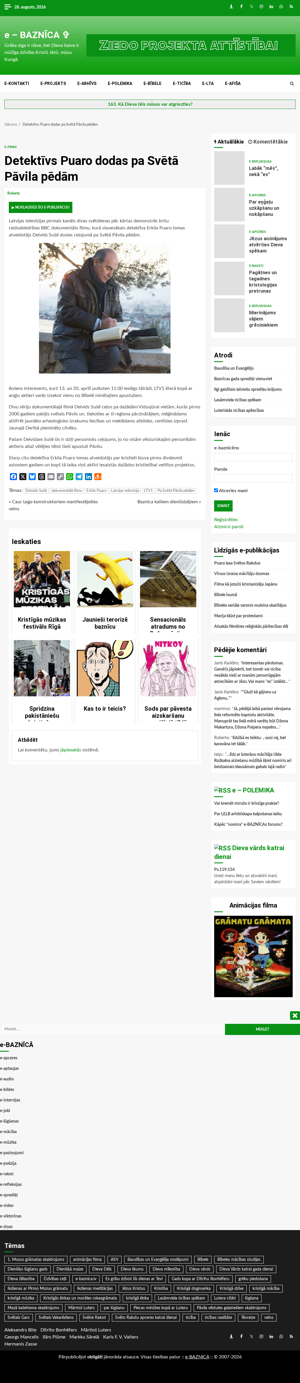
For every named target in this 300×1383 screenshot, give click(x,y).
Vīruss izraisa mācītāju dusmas (241, 574)
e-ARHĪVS (86, 83)
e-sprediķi (9, 1195)
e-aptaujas (9, 1069)
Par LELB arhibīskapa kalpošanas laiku (248, 814)
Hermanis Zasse (20, 1344)
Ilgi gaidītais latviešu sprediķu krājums (248, 390)
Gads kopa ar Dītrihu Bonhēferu (200, 1279)
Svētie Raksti (94, 1318)
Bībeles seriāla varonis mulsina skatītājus (250, 605)
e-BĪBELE (152, 83)
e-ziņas (10, 147)
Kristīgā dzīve (231, 1289)
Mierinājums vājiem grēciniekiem (229, 315)
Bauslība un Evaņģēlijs (234, 368)
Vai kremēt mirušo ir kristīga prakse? (246, 804)
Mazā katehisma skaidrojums (33, 1308)
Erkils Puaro (96, 491)
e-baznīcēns (226, 448)
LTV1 (148, 491)
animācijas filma (87, 1260)
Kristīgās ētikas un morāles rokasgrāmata (80, 1298)
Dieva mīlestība (166, 1269)
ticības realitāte (218, 1318)
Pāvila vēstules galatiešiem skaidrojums (231, 1308)
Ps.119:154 (224, 870)
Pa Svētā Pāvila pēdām (176, 491)
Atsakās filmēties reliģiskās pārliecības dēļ (251, 627)
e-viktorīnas (10, 1216)
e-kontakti (16, 83)
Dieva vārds (199, 1269)
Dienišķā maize (70, 1269)
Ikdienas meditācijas (95, 1289)
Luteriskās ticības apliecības (239, 411)
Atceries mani (233, 490)
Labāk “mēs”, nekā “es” (229, 168)
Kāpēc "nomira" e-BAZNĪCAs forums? (248, 825)
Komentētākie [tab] (270, 142)
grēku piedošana (253, 1279)
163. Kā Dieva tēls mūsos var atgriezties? (150, 104)
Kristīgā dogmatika (194, 1289)
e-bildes (7, 1090)
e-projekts (53, 83)
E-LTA (208, 83)
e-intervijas (10, 1100)
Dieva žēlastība (21, 1279)
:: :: (197, 1357)
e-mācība (8, 1132)
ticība (191, 1318)
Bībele (202, 1260)
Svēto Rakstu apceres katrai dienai (146, 1318)
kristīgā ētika (137, 1298)
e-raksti (256, 265)
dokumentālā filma (67, 491)
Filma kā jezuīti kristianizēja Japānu (245, 584)
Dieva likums (132, 1269)
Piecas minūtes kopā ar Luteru (161, 1308)
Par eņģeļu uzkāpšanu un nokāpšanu (229, 204)
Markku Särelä (84, 1337)
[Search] (292, 83)
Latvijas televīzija (125, 491)
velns (268, 1318)
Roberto (14, 193)
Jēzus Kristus (133, 1289)
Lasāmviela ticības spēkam (237, 400)
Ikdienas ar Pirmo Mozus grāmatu (38, 1289)
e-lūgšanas (9, 1121)
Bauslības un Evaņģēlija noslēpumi (157, 1260)
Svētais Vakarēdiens (56, 1318)
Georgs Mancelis (21, 1337)
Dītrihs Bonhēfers (58, 1330)
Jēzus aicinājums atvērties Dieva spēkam (229, 241)
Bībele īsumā (225, 595)
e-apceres (257, 195)
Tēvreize (248, 1318)
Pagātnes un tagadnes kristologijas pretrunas (229, 278)
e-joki (5, 1111)
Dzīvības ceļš (55, 1279)
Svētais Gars (19, 1318)
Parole (221, 469)
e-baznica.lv (86, 1279)
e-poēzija (8, 1164)
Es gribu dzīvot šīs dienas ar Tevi (134, 1279)
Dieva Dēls (102, 1269)
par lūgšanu (114, 1308)
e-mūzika (8, 1142)
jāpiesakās (70, 750)
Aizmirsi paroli (228, 526)
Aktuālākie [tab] (230, 142)
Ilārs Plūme (54, 1337)
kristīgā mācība (266, 1289)
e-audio (7, 1079)
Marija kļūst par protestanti (238, 616)
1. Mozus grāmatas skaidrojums (36, 1260)
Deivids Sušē (36, 491)
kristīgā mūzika (21, 1298)
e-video (6, 1206)
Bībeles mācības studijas (238, 1260)
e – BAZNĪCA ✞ (37, 34)
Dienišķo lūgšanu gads (27, 1269)
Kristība (161, 1289)
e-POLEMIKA (120, 83)
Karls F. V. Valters (120, 1337)
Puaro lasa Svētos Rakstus (237, 563)
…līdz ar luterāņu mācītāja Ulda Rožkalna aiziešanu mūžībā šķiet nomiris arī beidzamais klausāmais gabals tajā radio (253, 761)
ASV (114, 1260)
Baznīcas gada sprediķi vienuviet (243, 379)
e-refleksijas (260, 161)
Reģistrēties (226, 519)
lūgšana (251, 1298)
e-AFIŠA (233, 83)
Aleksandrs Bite (20, 1330)
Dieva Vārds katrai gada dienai (246, 1269)
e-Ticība (182, 83)
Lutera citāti (225, 1298)
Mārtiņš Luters (81, 1308)
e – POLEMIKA (253, 790)
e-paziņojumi (12, 1153)
